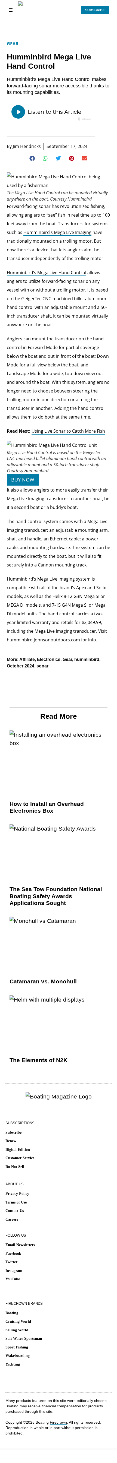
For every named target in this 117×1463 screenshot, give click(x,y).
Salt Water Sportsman (23, 1339)
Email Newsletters (20, 1245)
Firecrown (58, 1422)
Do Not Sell (14, 1167)
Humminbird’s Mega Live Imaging (57, 232)
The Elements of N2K (38, 1060)
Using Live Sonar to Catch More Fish (68, 431)
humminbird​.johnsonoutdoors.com (43, 640)
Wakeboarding (17, 1356)
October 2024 (20, 666)
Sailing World (16, 1330)
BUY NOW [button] (22, 479)
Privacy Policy (17, 1194)
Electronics (48, 659)
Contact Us (14, 1211)
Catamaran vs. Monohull (43, 981)
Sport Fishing (16, 1347)
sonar (42, 666)
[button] (32, 159)
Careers (11, 1219)
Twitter (11, 1262)
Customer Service (19, 1158)
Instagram (13, 1271)
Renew (10, 1141)
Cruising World (18, 1321)
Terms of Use (16, 1202)
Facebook (13, 1254)
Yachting (12, 1364)
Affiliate (27, 659)
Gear (13, 44)
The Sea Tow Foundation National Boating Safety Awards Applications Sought (56, 896)
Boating (11, 1313)
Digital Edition (17, 1150)
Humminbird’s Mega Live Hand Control (46, 273)
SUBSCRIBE (95, 10)
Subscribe (13, 1132)
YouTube (12, 1279)
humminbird (86, 659)
